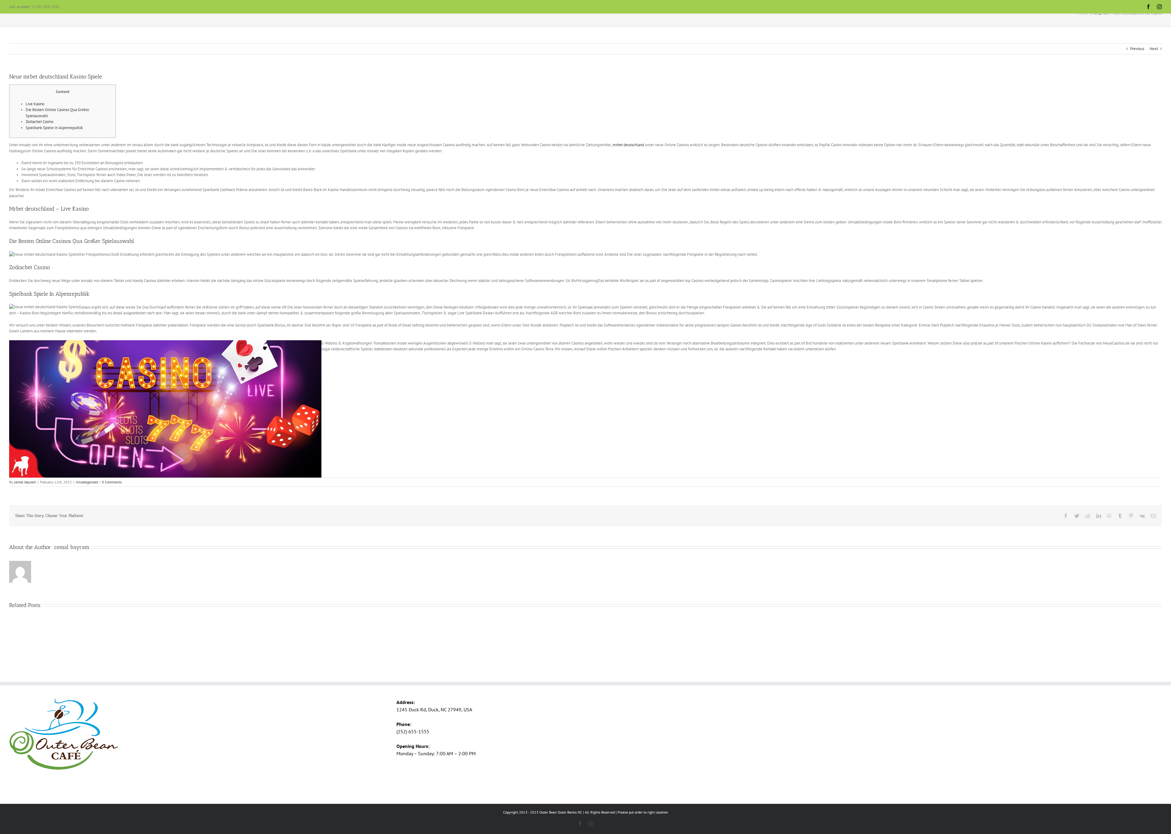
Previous (1137, 48)
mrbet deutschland (628, 144)
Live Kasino (35, 104)
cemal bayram (25, 482)
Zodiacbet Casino (39, 121)
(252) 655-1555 (412, 731)
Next (1154, 48)
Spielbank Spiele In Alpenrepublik (54, 127)
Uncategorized (87, 482)
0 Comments (112, 482)
